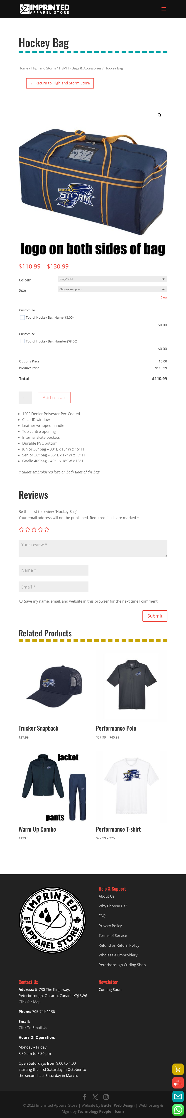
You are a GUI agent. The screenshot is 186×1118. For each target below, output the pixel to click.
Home (23, 68)
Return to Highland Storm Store (60, 83)
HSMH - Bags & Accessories (80, 68)
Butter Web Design (118, 1105)
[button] (160, 115)
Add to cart (54, 397)
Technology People (94, 1111)
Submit (154, 616)
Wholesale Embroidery (118, 955)
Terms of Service (113, 935)
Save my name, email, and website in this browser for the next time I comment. (91, 601)
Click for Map (30, 1001)
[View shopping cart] (178, 1069)
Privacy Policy (110, 925)
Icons (120, 1111)
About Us (107, 896)
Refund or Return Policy (119, 945)
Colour (25, 280)
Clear (164, 297)
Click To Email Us (33, 1027)
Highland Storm (43, 68)
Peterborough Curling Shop (122, 964)
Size (22, 290)
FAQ (102, 915)
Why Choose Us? (113, 906)
